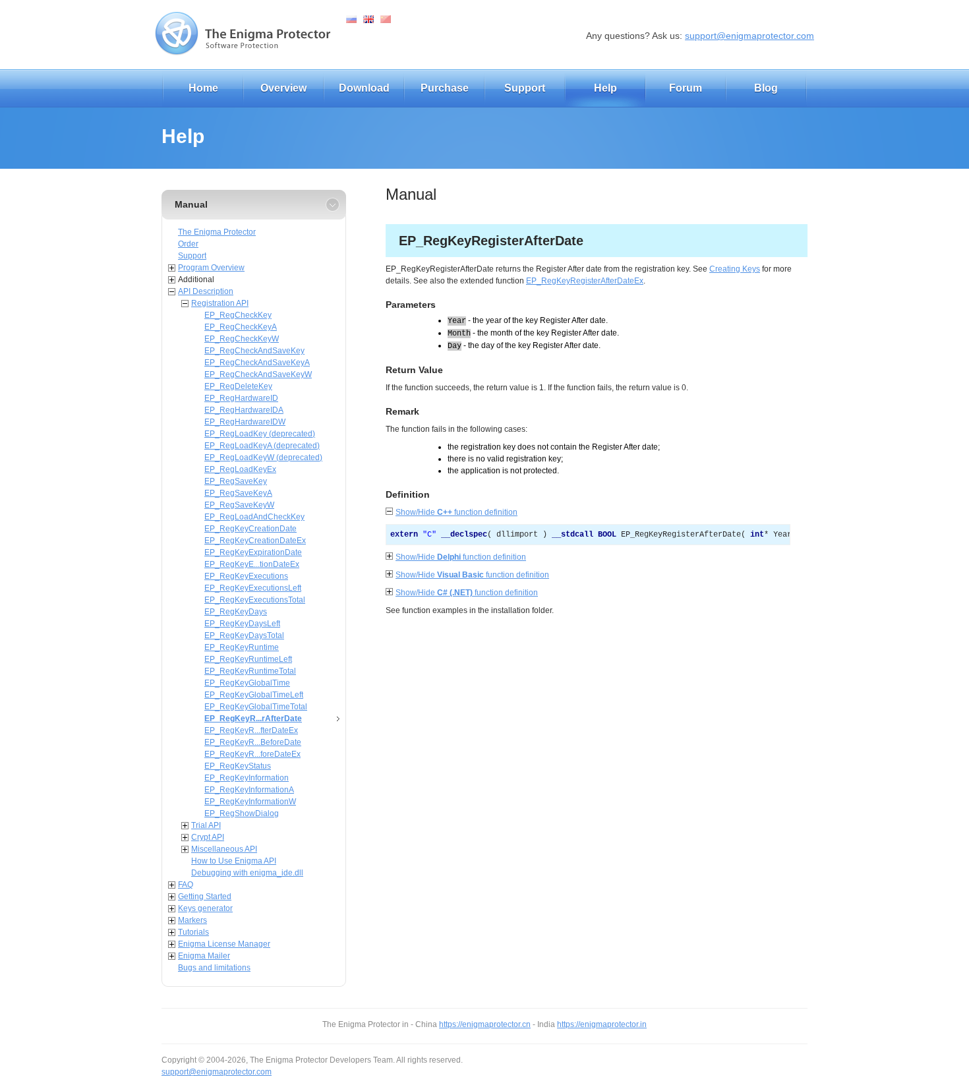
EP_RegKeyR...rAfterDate (253, 718)
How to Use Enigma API (233, 861)
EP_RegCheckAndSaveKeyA (257, 362)
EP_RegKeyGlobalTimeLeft (253, 694)
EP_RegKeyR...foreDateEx (252, 754)
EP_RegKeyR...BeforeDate (252, 742)
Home (203, 88)
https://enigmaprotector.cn (485, 1024)
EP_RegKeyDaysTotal (244, 635)
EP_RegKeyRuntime (241, 647)
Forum (685, 88)
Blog (766, 88)
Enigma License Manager (224, 944)
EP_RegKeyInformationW (250, 801)
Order (188, 244)
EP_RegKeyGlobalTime (247, 683)
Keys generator (205, 908)
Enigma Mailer (204, 955)
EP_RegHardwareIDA (243, 410)
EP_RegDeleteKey (238, 386)
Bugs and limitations (214, 967)
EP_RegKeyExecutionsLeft (252, 588)
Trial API (206, 825)
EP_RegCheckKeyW (241, 338)
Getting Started (204, 896)
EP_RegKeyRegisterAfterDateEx (584, 280)
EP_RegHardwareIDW (244, 422)
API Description (205, 291)
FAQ (185, 884)
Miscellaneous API (224, 849)
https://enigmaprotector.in (602, 1024)
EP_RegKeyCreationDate (250, 528)
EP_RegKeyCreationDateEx (255, 540)
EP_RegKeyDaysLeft (242, 623)
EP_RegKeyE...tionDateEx (251, 564)
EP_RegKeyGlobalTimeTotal (255, 706)
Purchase (445, 88)
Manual (191, 204)
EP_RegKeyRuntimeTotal (250, 671)
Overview (283, 88)
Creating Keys (734, 269)
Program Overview (211, 267)
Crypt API (207, 837)
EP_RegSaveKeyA (238, 493)
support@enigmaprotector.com (749, 35)
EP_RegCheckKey (238, 315)
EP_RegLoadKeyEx (240, 469)
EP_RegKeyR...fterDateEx (251, 730)
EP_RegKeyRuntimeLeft (248, 659)
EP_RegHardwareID (241, 398)
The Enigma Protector (217, 232)
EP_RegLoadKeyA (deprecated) (262, 445)
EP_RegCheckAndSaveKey (254, 350)
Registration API (220, 303)
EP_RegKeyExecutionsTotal (254, 599)
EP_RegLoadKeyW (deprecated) (263, 457)
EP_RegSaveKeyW (239, 505)
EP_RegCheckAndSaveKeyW (258, 374)
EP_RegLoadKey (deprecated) (259, 433)
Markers (192, 920)
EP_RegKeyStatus (237, 766)
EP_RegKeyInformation (246, 777)
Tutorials (193, 932)
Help (605, 88)
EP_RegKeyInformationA (249, 789)
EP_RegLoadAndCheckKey (254, 516)
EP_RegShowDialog (241, 813)
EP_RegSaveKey (235, 481)
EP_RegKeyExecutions (246, 576)
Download (364, 88)
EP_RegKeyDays (235, 611)
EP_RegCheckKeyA (240, 327)
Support (524, 88)
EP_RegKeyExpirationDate (253, 552)
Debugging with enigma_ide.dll (247, 872)
